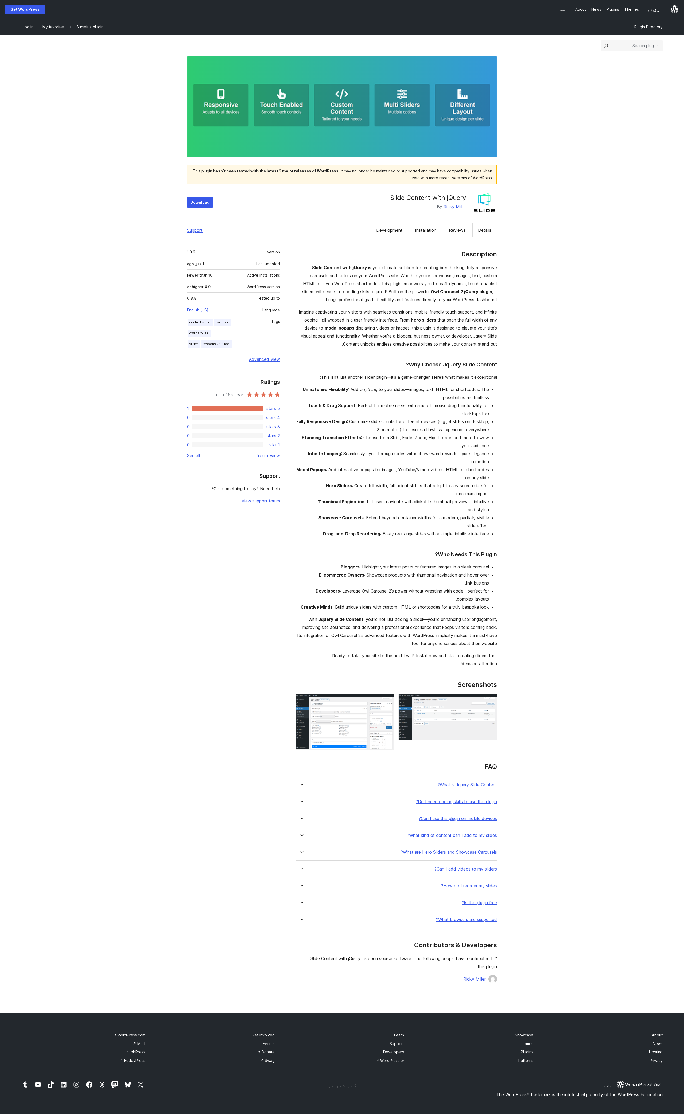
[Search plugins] (606, 45)
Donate (266, 1052)
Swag (267, 1060)
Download (200, 202)
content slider (200, 322)
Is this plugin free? (479, 902)
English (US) (197, 310)
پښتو (607, 1085)
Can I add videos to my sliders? (465, 869)
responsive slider (217, 344)
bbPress (135, 1052)
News (658, 1043)
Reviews (457, 230)
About (657, 1035)
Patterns (525, 1060)
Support (195, 230)
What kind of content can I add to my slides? (452, 835)
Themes (526, 1043)
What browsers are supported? (466, 919)
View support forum (261, 501)
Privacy (656, 1060)
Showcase (524, 1035)
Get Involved (263, 1035)
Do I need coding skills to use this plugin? (456, 801)
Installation (425, 230)
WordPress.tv (390, 1060)
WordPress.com (129, 1035)
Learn (399, 1035)
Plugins (527, 1052)
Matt (139, 1043)
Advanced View (264, 359)
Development (389, 230)
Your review (268, 455)
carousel (222, 322)
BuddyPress (132, 1060)
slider (193, 344)
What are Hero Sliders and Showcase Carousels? (449, 852)
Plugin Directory (648, 27)
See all (193, 455)
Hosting (656, 1052)
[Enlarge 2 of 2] (387, 701)
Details (484, 230)
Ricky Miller (455, 206)
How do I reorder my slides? (469, 885)
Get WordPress (25, 9)
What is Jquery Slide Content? (467, 784)
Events (269, 1043)
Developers (393, 1052)
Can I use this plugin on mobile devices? (458, 818)
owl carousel (199, 333)
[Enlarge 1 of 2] (489, 701)
